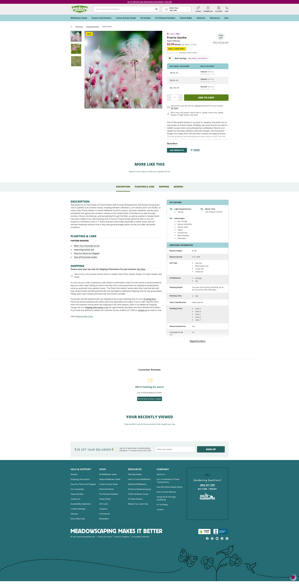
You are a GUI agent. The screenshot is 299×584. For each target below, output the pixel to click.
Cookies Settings (78, 509)
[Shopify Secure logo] (204, 531)
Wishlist (74, 474)
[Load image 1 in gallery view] (76, 36)
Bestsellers (104, 518)
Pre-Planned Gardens (108, 494)
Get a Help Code (78, 518)
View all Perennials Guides (85, 257)
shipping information (94, 307)
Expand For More (197, 341)
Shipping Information (80, 479)
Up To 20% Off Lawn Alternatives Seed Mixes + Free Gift (149, 2)
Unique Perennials (92, 27)
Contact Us (75, 499)
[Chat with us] (293, 577)
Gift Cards (103, 504)
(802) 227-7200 (207, 485)
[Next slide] (156, 69)
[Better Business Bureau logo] (221, 531)
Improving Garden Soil (84, 249)
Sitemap (74, 513)
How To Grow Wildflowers (139, 479)
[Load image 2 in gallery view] (76, 48)
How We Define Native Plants (169, 487)
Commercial (104, 513)
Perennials (79, 27)
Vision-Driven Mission (166, 492)
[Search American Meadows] (156, 9)
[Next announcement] (227, 1)
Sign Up (211, 449)
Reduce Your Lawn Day (138, 504)
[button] (227, 9)
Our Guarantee (77, 489)
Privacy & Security (105, 537)
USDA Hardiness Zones (138, 494)
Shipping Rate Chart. (84, 316)
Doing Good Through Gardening (166, 498)
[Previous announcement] (72, 1)
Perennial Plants (106, 489)
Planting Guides (135, 474)
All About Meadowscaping (139, 489)
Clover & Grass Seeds (108, 484)
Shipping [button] (164, 186)
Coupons (103, 509)
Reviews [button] (178, 186)
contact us (142, 310)
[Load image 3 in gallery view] (76, 61)
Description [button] (123, 186)
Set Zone (174, 108)
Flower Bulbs (105, 499)
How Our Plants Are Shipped (87, 253)
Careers (160, 509)
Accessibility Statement (81, 504)
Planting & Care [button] (144, 186)
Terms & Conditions (121, 537)
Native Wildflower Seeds (109, 479)
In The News (162, 504)
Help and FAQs (77, 494)
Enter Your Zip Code (220, 42)
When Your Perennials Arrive (87, 246)
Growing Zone (149, 299)
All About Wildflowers (137, 484)
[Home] (71, 26)
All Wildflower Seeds (108, 474)
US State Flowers (135, 499)
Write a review (192, 52)
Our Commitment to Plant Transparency (168, 480)
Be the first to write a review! (149, 399)
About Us (161, 474)
